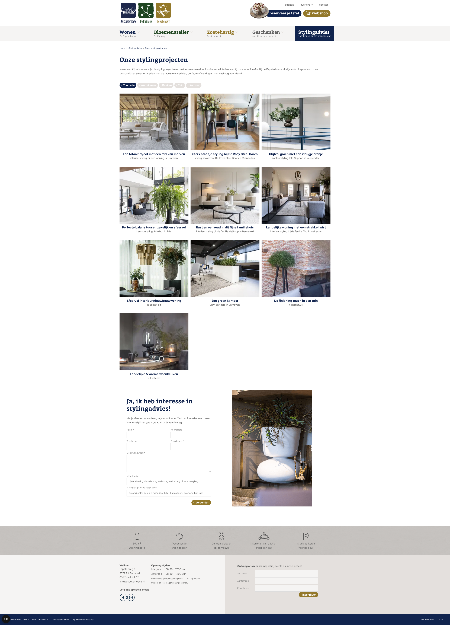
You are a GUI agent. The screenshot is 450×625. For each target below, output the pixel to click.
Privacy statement (61, 619)
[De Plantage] (146, 13)
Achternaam (243, 580)
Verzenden (202, 502)
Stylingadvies (314, 33)
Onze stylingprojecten (156, 48)
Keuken (167, 85)
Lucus (440, 619)
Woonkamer (148, 85)
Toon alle (129, 85)
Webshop (319, 13)
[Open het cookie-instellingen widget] (6, 619)
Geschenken (266, 33)
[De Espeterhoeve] (128, 13)
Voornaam (242, 573)
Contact (323, 4)
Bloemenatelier (172, 33)
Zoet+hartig (221, 33)
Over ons (305, 4)
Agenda (289, 4)
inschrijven (309, 594)
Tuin (180, 85)
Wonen (128, 33)
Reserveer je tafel (284, 13)
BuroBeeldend (427, 619)
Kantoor (194, 85)
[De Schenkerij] (163, 13)
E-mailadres (243, 588)
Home (123, 48)
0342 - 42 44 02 (129, 577)
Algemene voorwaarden (83, 619)
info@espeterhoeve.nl (132, 581)
